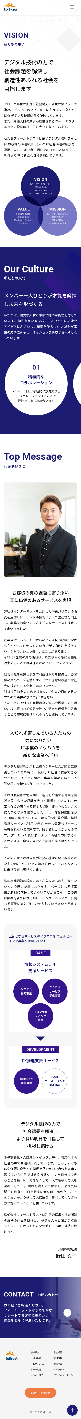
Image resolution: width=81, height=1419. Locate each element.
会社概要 (57, 1352)
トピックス (58, 1369)
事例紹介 (37, 1358)
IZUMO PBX (38, 1364)
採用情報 (57, 1358)
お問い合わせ (40, 1392)
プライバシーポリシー (64, 1375)
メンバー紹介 (37, 1375)
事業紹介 (35, 1352)
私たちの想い (37, 1369)
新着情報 (57, 1364)
